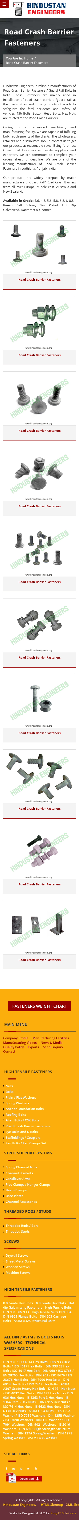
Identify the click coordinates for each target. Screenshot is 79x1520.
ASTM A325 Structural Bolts (34, 1321)
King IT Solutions (63, 1513)
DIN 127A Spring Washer (36, 1433)
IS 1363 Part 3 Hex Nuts (45, 1397)
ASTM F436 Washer (42, 1438)
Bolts (9, 1092)
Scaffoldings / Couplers (23, 1137)
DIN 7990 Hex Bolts (45, 1379)
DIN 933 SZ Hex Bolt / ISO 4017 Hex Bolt (36, 1368)
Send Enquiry (53, 1047)
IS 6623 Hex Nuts (48, 1406)
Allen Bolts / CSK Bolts (22, 1120)
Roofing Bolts (16, 1114)
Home (28, 58)
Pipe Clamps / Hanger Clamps (28, 1184)
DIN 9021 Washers (42, 1424)
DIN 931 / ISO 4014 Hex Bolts (25, 1362)
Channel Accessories (21, 1201)
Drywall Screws (17, 1255)
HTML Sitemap (51, 1504)
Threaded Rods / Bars (22, 1225)
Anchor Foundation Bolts (25, 1109)
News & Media (52, 1042)
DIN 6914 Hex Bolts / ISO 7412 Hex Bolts (36, 1381)
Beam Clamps (16, 1190)
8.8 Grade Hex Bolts (18, 1303)
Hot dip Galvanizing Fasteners (38, 1305)
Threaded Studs (17, 1231)
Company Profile (15, 1038)
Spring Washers (17, 1103)
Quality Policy (13, 1047)
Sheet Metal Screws (20, 1261)
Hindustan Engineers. (19, 1504)
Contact (9, 1051)
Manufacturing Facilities (50, 1038)
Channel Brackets (19, 1173)
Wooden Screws (17, 1267)
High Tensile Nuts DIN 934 (51, 1312)
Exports (33, 1047)
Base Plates (14, 1196)
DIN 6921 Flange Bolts (20, 1316)
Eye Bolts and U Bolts (22, 1132)
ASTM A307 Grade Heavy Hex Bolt (36, 1386)
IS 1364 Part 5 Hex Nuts (35, 1399)
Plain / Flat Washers (21, 1097)
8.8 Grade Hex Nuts (51, 1303)
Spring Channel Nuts (21, 1167)
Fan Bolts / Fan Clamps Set (26, 1143)
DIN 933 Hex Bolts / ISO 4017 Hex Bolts (36, 1364)
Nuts (9, 1086)
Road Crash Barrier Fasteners (40, 280)
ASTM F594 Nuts (41, 1411)
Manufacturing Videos (20, 1042)
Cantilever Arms (18, 1179)
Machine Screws (18, 1272)
